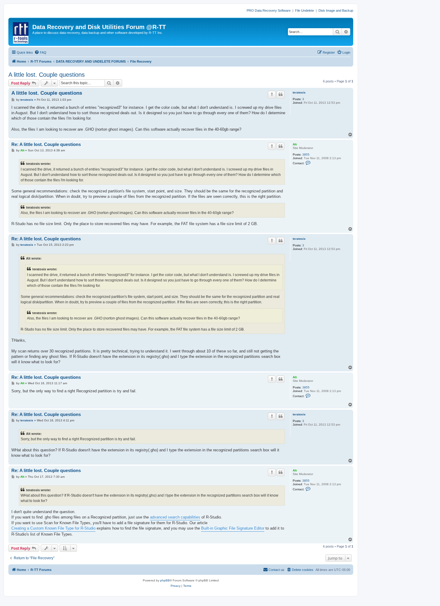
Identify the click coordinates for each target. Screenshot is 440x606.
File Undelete (304, 10)
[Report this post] (272, 94)
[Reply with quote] (280, 94)
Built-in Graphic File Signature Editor (232, 528)
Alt (295, 144)
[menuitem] (40, 52)
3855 (305, 154)
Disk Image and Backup (335, 10)
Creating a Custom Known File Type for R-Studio (53, 528)
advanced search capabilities (175, 517)
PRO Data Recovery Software (269, 10)
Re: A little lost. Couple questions (46, 144)
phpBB (165, 580)
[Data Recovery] (21, 31)
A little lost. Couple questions (46, 74)
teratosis (299, 92)
